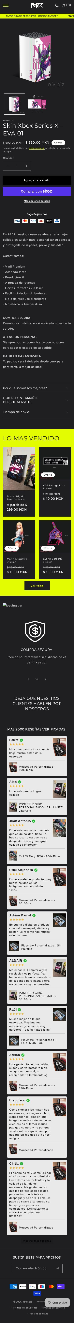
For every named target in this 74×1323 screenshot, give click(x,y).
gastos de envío (37, 148)
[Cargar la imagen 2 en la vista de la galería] (37, 103)
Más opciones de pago (37, 201)
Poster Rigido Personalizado (16, 498)
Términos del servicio (53, 1307)
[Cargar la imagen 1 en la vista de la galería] (14, 103)
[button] (37, 388)
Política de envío (39, 1313)
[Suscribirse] (58, 1268)
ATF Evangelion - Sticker (54, 487)
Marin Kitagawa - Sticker (18, 560)
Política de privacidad (25, 1307)
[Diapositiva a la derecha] (45, 679)
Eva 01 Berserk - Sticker (53, 560)
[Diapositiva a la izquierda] (28, 679)
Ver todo (37, 586)
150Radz (27, 1302)
